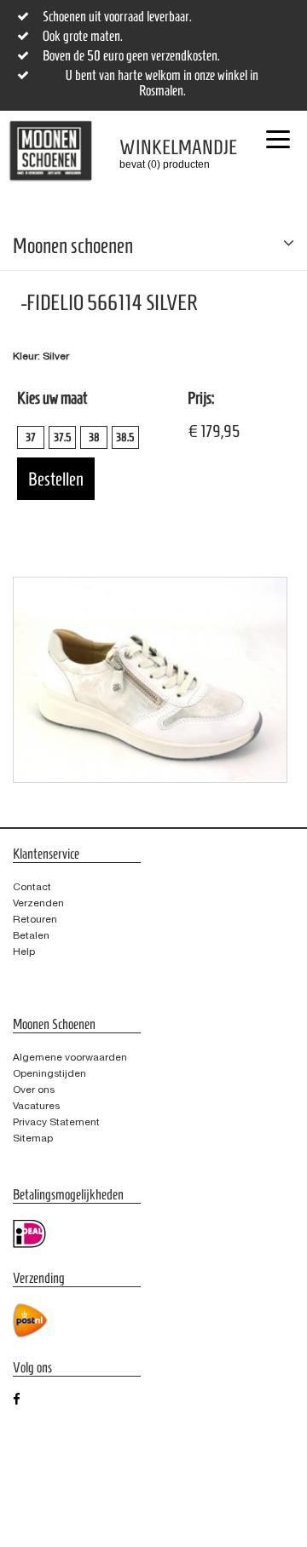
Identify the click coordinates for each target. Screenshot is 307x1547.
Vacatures (36, 1106)
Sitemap (33, 1138)
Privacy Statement (56, 1122)
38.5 (125, 437)
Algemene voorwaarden (70, 1057)
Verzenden (38, 903)
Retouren (35, 919)
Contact (32, 887)
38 (94, 437)
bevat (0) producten (165, 153)
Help (24, 952)
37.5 (63, 437)
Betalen (31, 935)
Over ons (34, 1090)
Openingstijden (49, 1073)
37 (31, 437)
